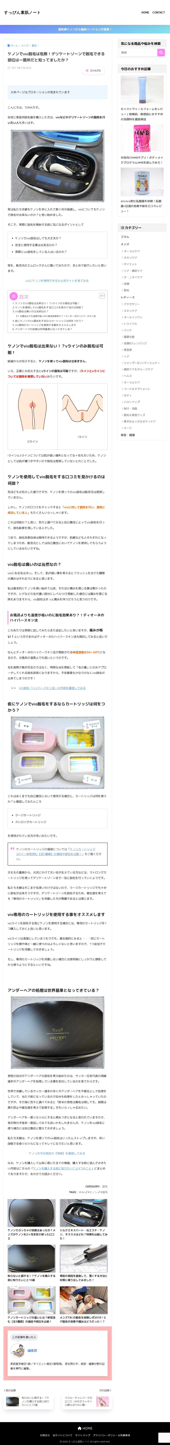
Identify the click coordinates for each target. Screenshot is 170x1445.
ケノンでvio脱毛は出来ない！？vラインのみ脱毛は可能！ (47, 303)
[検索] (161, 52)
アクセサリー (132, 304)
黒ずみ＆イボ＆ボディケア (140, 421)
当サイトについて (63, 1435)
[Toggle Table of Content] (100, 296)
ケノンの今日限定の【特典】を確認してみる (57, 1153)
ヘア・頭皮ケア (133, 271)
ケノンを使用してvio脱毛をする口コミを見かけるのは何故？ (49, 307)
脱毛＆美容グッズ (134, 415)
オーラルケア (132, 251)
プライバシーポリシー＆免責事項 (111, 1435)
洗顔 (126, 284)
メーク (128, 428)
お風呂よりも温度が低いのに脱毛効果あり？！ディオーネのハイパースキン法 (58, 316)
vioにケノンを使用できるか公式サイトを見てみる (57, 281)
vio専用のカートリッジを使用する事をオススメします (45, 325)
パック (128, 330)
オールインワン (133, 317)
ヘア (126, 356)
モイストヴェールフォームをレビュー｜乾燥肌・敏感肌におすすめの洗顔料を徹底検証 (142, 114)
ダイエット (130, 264)
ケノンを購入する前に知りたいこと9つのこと (62, 1168)
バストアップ (132, 402)
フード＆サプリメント (137, 389)
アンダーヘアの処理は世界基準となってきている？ (43, 329)
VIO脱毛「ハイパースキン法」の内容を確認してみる (52, 688)
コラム (125, 237)
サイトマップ (82, 1435)
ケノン (94, 1192)
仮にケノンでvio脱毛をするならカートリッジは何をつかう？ (49, 321)
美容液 (128, 350)
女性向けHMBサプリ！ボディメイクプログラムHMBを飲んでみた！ (142, 160)
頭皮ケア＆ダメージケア (138, 369)
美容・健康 (128, 435)
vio (83, 1192)
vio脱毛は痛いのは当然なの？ (32, 311)
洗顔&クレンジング (135, 343)
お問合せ (45, 1435)
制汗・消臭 (130, 408)
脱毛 (105, 1186)
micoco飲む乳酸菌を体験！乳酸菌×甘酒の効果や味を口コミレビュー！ (141, 206)
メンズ (125, 244)
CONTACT (158, 12)
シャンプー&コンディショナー (142, 363)
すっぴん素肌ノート (22, 12)
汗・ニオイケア (133, 277)
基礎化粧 (129, 337)
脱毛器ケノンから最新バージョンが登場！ (85, 29)
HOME (145, 12)
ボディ (128, 395)
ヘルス (128, 376)
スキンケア (130, 258)
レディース (128, 297)
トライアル (130, 324)
